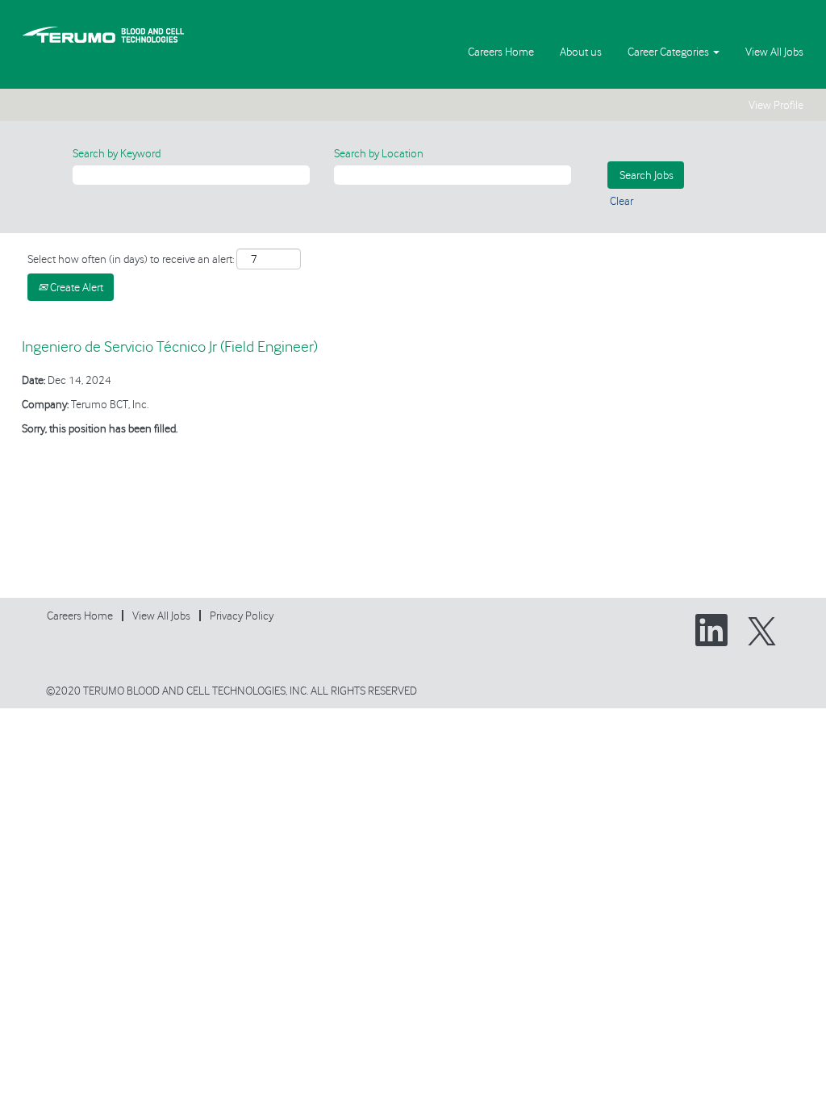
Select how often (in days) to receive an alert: (130, 259)
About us (581, 51)
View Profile (776, 104)
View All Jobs (774, 51)
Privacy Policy (241, 615)
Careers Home (501, 51)
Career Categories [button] (669, 51)
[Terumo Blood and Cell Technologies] (103, 34)
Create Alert (75, 287)
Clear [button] (621, 200)
